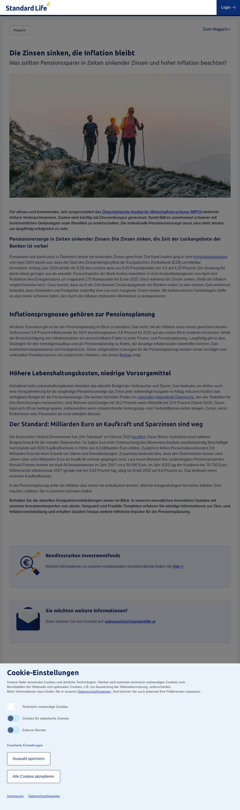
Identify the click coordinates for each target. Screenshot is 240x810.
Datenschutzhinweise (44, 796)
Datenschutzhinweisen (94, 691)
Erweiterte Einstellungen (25, 745)
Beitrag (125, 355)
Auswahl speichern (28, 759)
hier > (178, 566)
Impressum (15, 796)
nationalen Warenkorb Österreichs (165, 397)
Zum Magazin (217, 29)
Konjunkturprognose (210, 257)
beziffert (138, 437)
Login (226, 7)
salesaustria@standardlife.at (130, 621)
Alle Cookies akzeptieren (33, 776)
